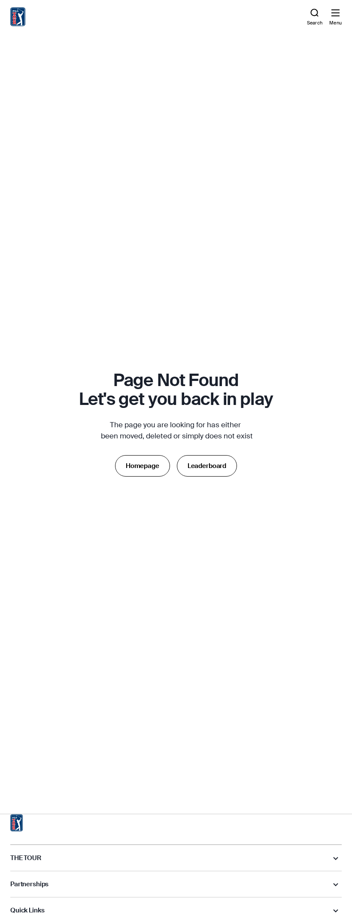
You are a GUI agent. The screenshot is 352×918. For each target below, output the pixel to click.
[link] (18, 16)
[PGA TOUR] (16, 822)
